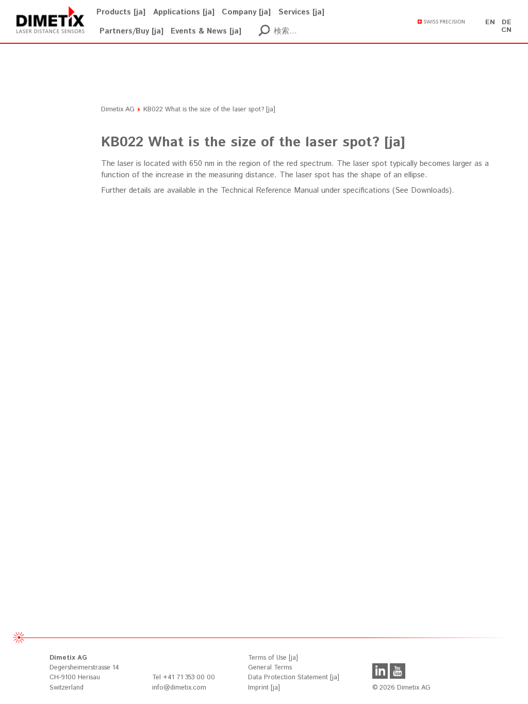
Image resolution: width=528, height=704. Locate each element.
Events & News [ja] (206, 31)
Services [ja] (301, 12)
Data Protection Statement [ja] (293, 677)
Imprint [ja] (264, 688)
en (490, 22)
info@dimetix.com (179, 688)
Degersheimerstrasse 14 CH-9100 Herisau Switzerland (84, 672)
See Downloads (422, 190)
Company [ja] (246, 12)
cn (506, 30)
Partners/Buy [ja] (131, 31)
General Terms (270, 668)
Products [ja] (120, 12)
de (507, 22)
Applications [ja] (183, 12)
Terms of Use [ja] (273, 658)
